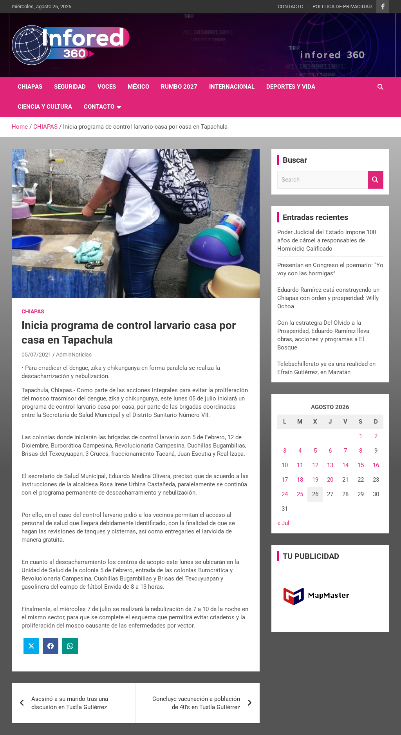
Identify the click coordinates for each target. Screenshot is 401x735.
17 (285, 479)
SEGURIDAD (70, 86)
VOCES (107, 86)
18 (300, 479)
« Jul (283, 523)
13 (330, 465)
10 (285, 465)
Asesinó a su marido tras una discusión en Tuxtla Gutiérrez (69, 703)
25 (300, 494)
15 (361, 465)
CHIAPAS (30, 86)
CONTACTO (290, 6)
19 (315, 479)
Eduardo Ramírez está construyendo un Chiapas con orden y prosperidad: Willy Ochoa (328, 298)
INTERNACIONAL (232, 86)
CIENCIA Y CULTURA (45, 106)
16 (376, 465)
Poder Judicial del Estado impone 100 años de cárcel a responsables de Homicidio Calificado (326, 240)
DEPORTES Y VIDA (290, 86)
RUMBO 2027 (179, 86)
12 (315, 465)
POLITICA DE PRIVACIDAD (342, 6)
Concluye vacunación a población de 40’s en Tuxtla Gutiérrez (196, 703)
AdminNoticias (74, 354)
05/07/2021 (36, 354)
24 (285, 494)
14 (345, 465)
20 (330, 479)
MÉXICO (138, 86)
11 (300, 465)
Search (375, 180)
